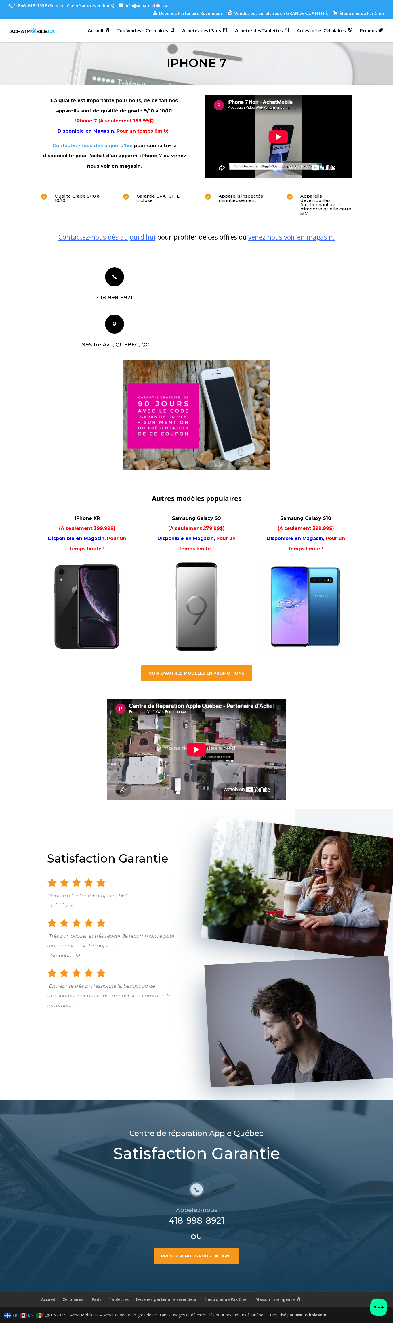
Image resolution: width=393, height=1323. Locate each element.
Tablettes (119, 1299)
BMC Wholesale (310, 1315)
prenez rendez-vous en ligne (196, 1256)
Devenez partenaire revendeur (166, 1299)
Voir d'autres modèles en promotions (197, 673)
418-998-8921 (114, 297)
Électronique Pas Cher (226, 1299)
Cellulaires (72, 1299)
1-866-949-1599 (30, 5)
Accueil (48, 1299)
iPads (96, 1299)
